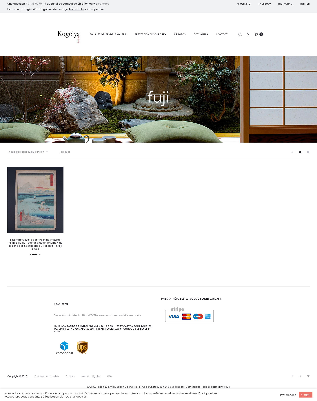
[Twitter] (308, 376)
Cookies (70, 376)
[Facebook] (292, 376)
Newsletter (244, 3)
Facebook (264, 3)
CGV (109, 376)
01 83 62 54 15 (37, 3)
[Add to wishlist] (58, 171)
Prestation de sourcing (150, 34)
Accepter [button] (305, 394)
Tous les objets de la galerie (108, 34)
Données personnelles (46, 376)
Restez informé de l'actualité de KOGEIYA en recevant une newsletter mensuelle (97, 315)
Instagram (285, 3)
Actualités (201, 34)
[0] (256, 34)
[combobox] (27, 152)
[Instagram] (300, 376)
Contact (222, 34)
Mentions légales (90, 376)
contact (103, 3)
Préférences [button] (288, 395)
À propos (180, 34)
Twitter (305, 3)
